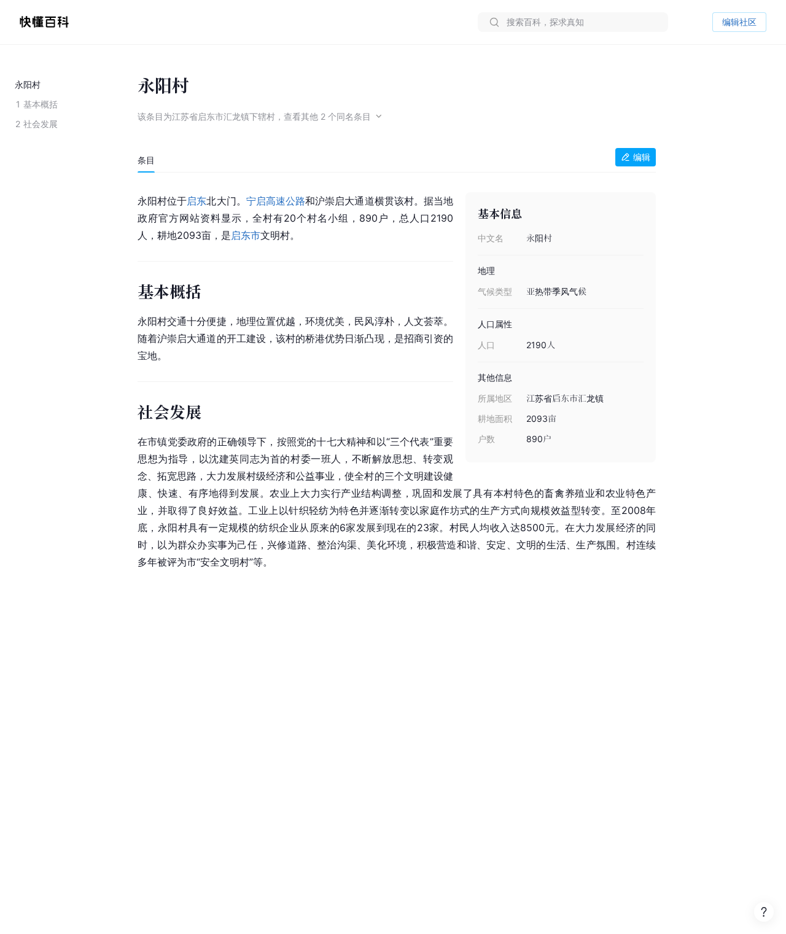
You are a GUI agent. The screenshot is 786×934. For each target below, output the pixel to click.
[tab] (146, 160)
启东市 (245, 235)
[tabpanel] (397, 379)
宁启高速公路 (275, 201)
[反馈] (764, 912)
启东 (196, 201)
